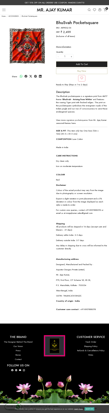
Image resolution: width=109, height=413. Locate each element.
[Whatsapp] (21, 76)
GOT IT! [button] (89, 409)
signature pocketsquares (77, 120)
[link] (89, 9)
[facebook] (26, 76)
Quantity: (60, 51)
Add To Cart (82, 64)
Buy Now (81, 71)
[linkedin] (40, 76)
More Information (63, 46)
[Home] (54, 9)
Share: (15, 76)
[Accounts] (99, 9)
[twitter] (30, 76)
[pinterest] (35, 76)
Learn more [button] (78, 409)
